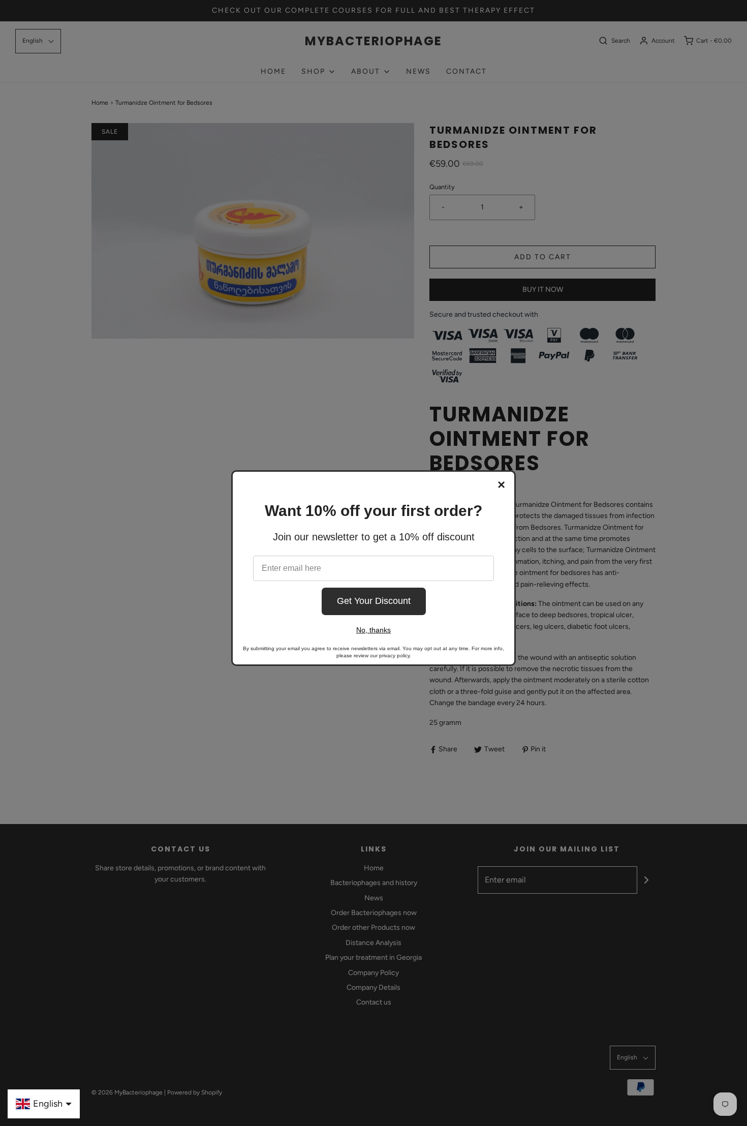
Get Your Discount (374, 601)
